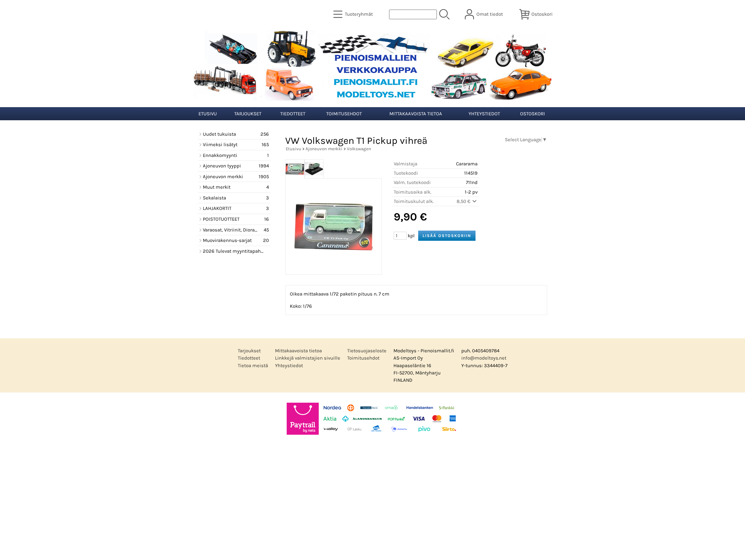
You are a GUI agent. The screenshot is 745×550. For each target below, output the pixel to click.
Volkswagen (359, 148)
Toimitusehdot (344, 113)
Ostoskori (532, 113)
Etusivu (207, 113)
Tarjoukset (247, 113)
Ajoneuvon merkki (324, 148)
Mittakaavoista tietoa (415, 113)
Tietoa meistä (253, 365)
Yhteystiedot (484, 113)
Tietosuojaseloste (366, 350)
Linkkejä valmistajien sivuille (307, 358)
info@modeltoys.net (483, 358)
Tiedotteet (292, 113)
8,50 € (464, 201)
